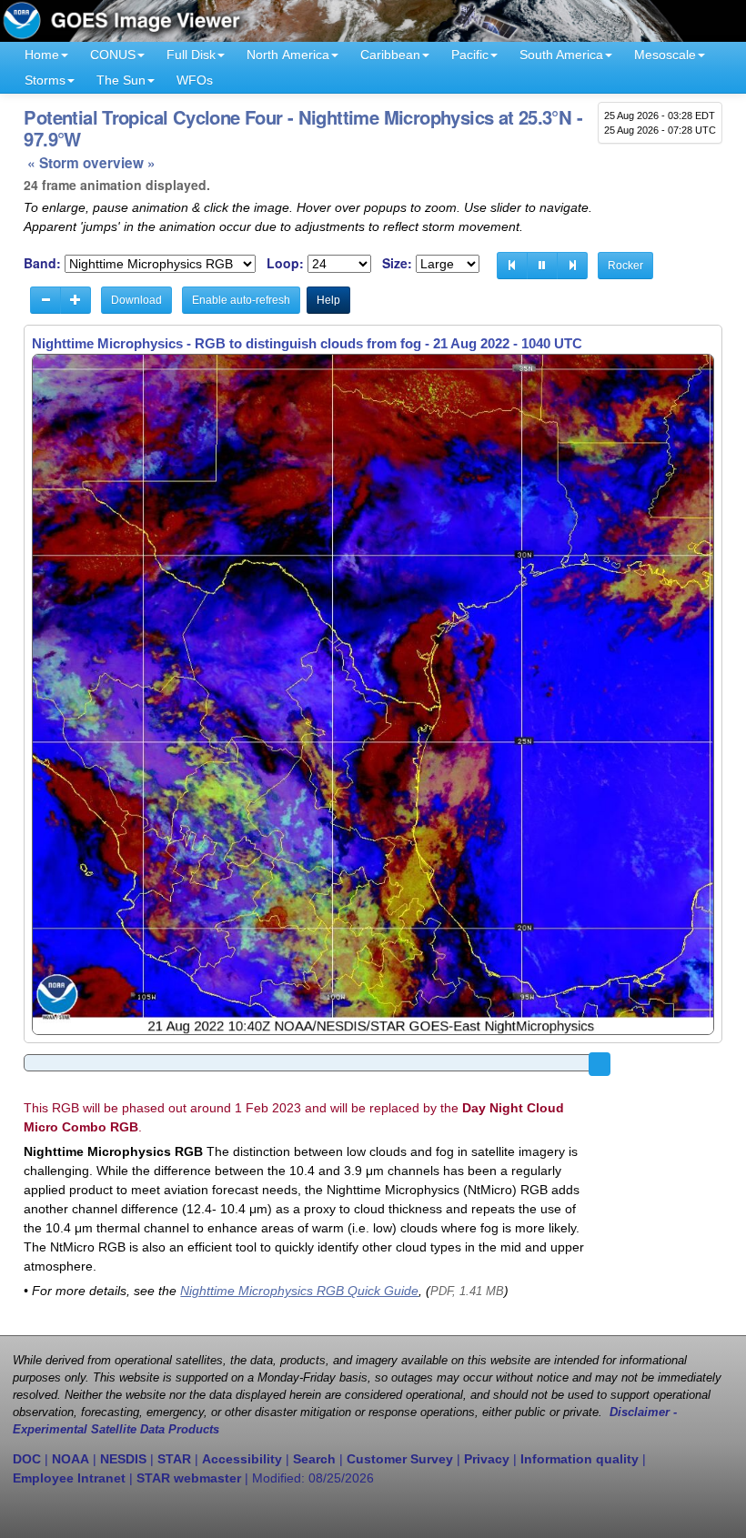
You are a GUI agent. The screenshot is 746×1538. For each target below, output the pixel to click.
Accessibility (242, 1459)
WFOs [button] (194, 80)
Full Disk (191, 54)
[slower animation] (45, 300)
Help (328, 300)
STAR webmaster (188, 1478)
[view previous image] (512, 265)
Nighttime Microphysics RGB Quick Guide (299, 1290)
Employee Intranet (69, 1478)
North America (288, 54)
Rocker (625, 265)
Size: (397, 263)
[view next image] (572, 265)
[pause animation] (542, 265)
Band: (42, 263)
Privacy (486, 1459)
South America (561, 54)
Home (42, 54)
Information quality (579, 1459)
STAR (174, 1459)
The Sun (121, 80)
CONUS (113, 54)
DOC (27, 1459)
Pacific (470, 54)
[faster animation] (75, 300)
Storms (45, 80)
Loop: (285, 263)
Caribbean (390, 54)
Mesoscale (665, 54)
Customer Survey (400, 1459)
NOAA (70, 1459)
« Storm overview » (91, 163)
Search (314, 1459)
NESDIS (123, 1459)
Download (136, 300)
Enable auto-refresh (241, 300)
